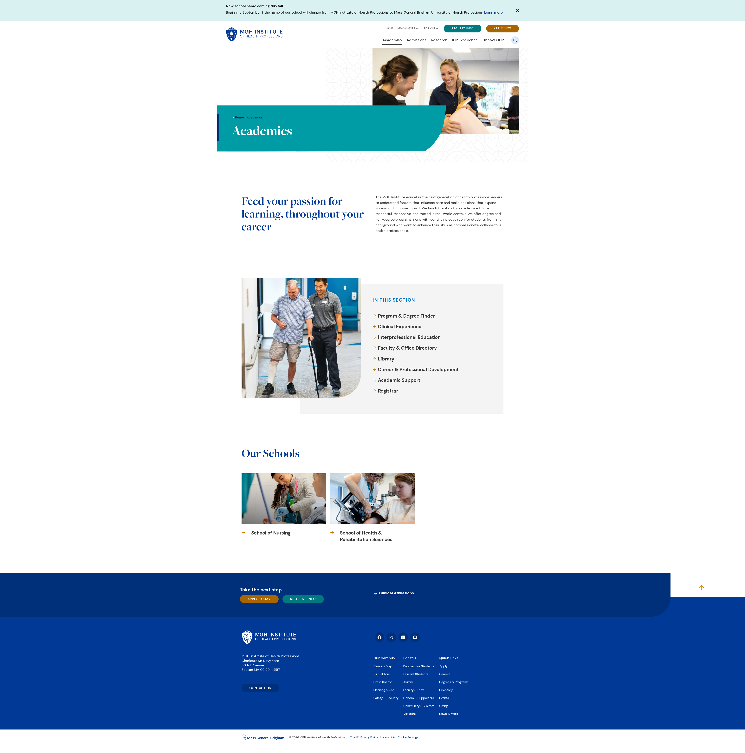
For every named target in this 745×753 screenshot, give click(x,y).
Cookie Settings (408, 737)
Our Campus (384, 658)
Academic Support (399, 380)
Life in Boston (382, 682)
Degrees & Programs (454, 682)
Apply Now (502, 28)
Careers (444, 674)
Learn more (493, 12)
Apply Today (259, 599)
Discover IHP (493, 40)
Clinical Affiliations (396, 592)
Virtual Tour (381, 674)
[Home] (269, 637)
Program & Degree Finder (406, 316)
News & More (406, 28)
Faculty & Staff (413, 690)
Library (386, 359)
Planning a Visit (384, 690)
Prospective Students (418, 666)
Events (444, 698)
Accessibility (388, 737)
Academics (392, 40)
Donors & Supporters (418, 698)
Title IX (354, 737)
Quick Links (448, 658)
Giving (443, 706)
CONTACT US (260, 688)
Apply (443, 666)
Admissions (416, 40)
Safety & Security (385, 698)
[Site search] (515, 40)
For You (429, 28)
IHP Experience (465, 40)
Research (439, 40)
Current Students (415, 674)
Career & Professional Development (418, 369)
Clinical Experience (399, 327)
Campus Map (382, 666)
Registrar (388, 391)
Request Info (462, 28)
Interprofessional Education (409, 337)
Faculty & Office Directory (407, 348)
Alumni (408, 682)
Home (239, 117)
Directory (446, 690)
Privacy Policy (369, 737)
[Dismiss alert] (517, 10)
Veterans (409, 714)
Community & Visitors (418, 706)
